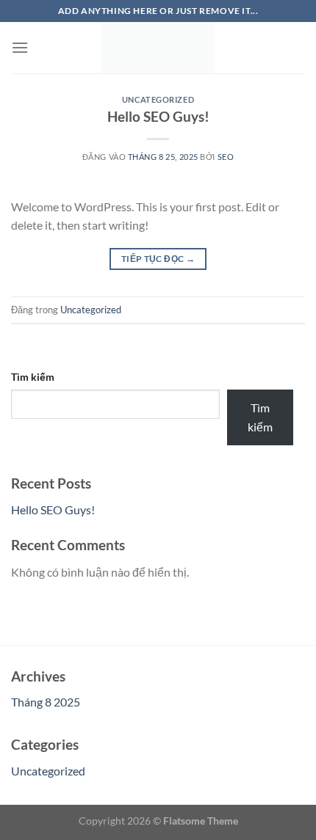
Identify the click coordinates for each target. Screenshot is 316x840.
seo (226, 156)
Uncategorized (158, 99)
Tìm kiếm (32, 376)
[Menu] (20, 47)
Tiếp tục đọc (158, 258)
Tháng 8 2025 (45, 702)
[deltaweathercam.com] (158, 47)
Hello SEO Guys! (158, 116)
